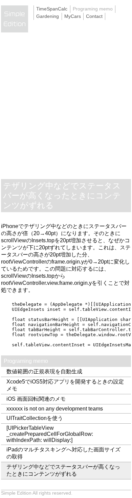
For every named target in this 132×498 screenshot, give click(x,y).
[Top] (17, 36)
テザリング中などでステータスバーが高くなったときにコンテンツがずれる (63, 470)
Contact (94, 16)
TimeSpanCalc (51, 8)
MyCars (72, 16)
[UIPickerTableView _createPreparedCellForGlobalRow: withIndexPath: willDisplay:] (49, 434)
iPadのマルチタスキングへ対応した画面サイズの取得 (63, 453)
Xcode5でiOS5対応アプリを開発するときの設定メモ (65, 385)
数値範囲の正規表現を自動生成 (44, 371)
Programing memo (93, 8)
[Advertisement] (66, 110)
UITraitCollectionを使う (34, 418)
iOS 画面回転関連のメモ (36, 399)
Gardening (47, 16)
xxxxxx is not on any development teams (54, 409)
